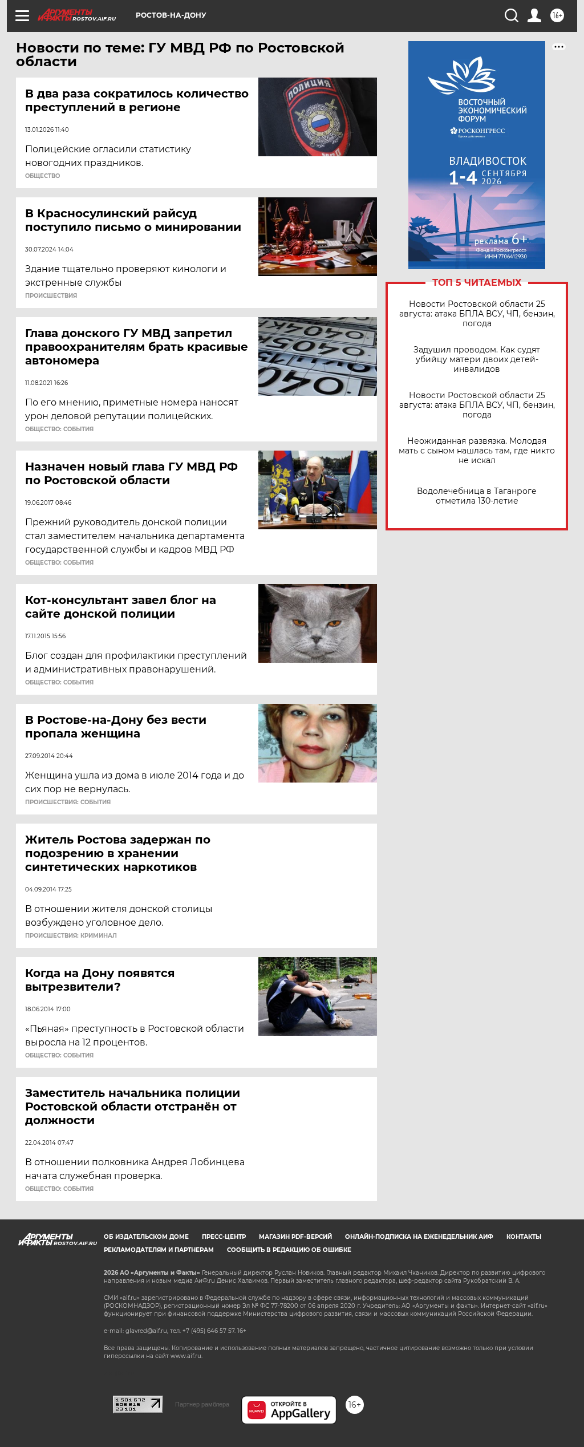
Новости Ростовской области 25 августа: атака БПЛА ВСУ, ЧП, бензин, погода (477, 314)
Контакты (523, 1237)
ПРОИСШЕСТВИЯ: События (68, 802)
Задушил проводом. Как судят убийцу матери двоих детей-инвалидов (476, 359)
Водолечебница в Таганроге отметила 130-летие (477, 496)
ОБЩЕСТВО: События (59, 429)
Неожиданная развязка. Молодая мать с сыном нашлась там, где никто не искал (477, 450)
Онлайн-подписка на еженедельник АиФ (419, 1237)
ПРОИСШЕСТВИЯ (51, 296)
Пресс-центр (224, 1237)
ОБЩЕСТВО (42, 176)
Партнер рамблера (202, 1404)
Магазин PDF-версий (295, 1237)
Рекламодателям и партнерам (159, 1250)
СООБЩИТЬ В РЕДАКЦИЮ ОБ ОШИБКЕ (289, 1250)
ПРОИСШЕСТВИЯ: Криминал (71, 936)
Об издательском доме (146, 1237)
